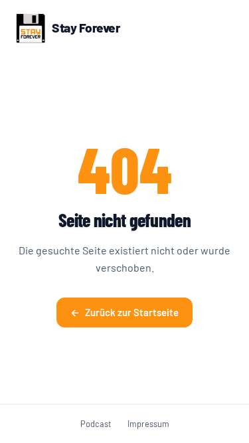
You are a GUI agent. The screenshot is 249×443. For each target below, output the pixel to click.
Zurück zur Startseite (124, 312)
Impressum (148, 423)
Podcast (96, 423)
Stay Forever (86, 27)
